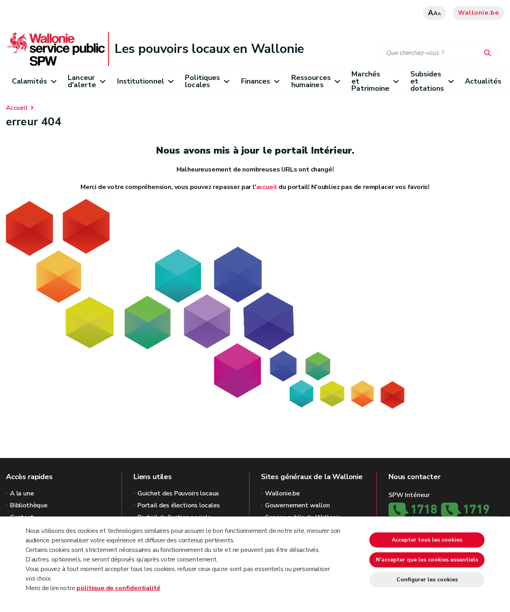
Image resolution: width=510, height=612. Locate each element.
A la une (22, 493)
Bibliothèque (28, 505)
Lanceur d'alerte (82, 81)
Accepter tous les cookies (427, 540)
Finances (256, 81)
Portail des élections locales (178, 505)
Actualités (483, 81)
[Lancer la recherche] (489, 53)
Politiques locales (202, 81)
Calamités (29, 81)
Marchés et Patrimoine (370, 81)
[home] (205, 303)
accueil (266, 187)
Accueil (16, 108)
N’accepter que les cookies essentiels (427, 559)
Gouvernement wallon (297, 505)
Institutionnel (140, 81)
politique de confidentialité (118, 588)
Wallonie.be (478, 12)
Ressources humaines (311, 81)
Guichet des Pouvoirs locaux (178, 493)
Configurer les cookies (427, 579)
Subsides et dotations (427, 81)
